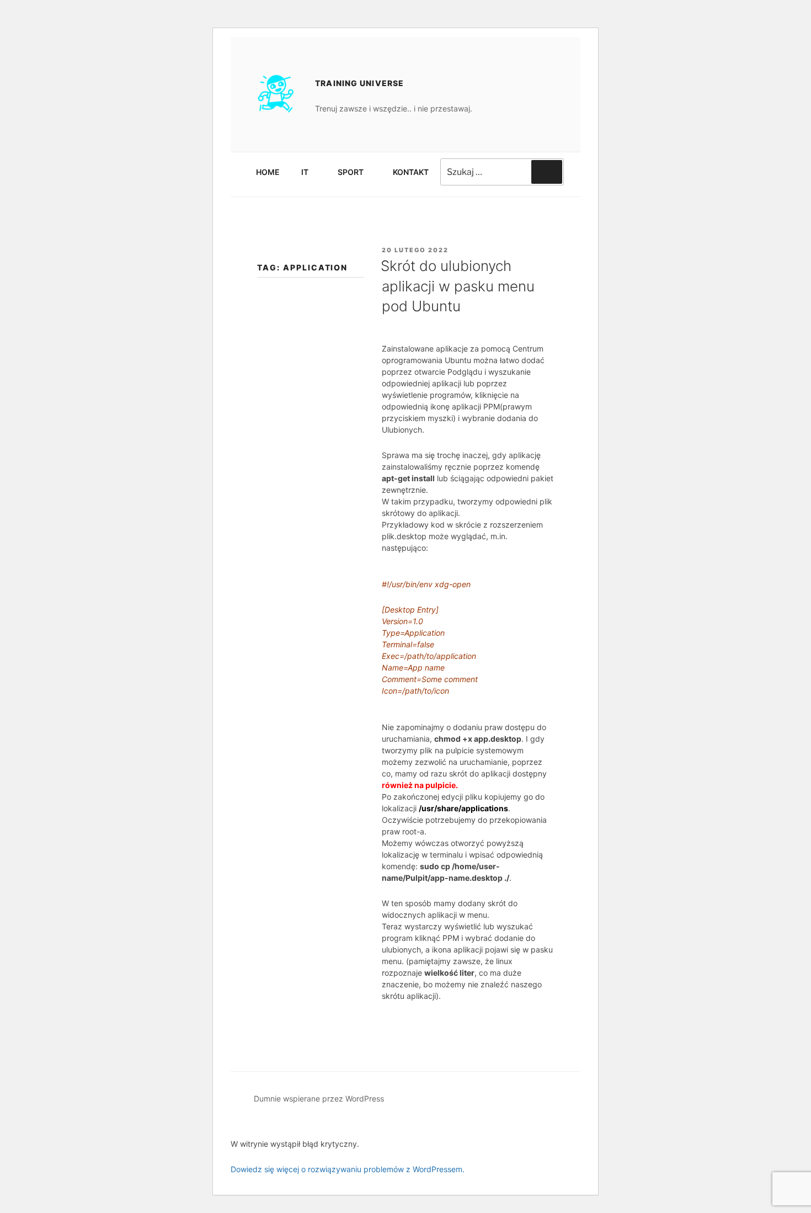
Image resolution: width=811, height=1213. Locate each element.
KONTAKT (411, 172)
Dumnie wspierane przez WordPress (319, 1098)
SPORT (351, 172)
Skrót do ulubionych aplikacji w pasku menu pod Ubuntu (458, 286)
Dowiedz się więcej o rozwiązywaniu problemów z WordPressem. (348, 1169)
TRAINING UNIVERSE (359, 83)
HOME (268, 172)
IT (304, 172)
